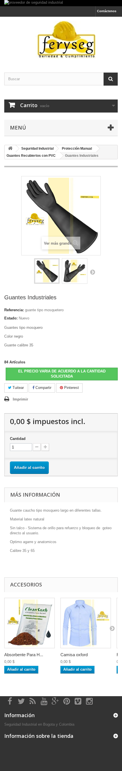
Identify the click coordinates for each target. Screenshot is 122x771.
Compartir (42, 388)
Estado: (11, 318)
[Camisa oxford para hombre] (85, 623)
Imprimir (20, 399)
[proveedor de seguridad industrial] (61, 3)
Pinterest (71, 388)
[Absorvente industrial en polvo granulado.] (29, 623)
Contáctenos (106, 11)
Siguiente (92, 272)
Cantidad (18, 439)
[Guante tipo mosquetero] (74, 271)
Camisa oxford (74, 654)
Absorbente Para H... (23, 654)
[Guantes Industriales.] (46, 271)
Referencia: (14, 310)
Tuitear (17, 388)
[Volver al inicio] (10, 148)
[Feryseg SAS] (61, 39)
